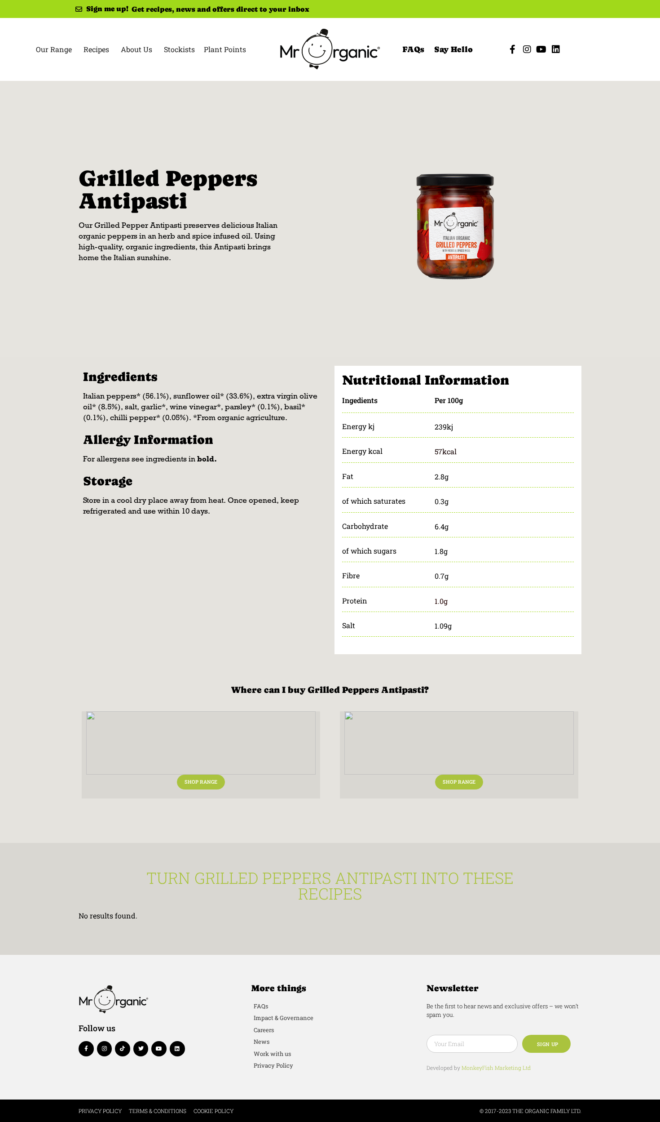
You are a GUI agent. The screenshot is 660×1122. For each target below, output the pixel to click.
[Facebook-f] (513, 49)
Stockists (179, 49)
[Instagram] (527, 49)
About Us (136, 49)
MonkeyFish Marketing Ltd (496, 1067)
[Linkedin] (556, 49)
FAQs (413, 49)
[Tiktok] (122, 1048)
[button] (201, 782)
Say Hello (453, 49)
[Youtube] (541, 49)
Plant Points (225, 49)
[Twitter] (141, 1048)
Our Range (54, 49)
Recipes (96, 49)
